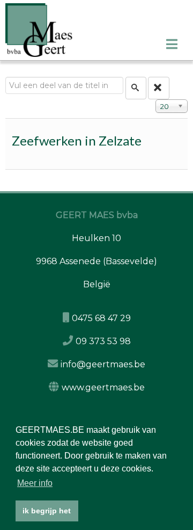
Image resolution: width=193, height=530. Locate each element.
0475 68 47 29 (101, 318)
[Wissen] (158, 88)
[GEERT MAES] (99, 30)
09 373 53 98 (103, 341)
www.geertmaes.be (103, 387)
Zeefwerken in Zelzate (77, 140)
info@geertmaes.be (103, 364)
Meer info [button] (35, 483)
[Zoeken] (136, 88)
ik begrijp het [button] (47, 510)
